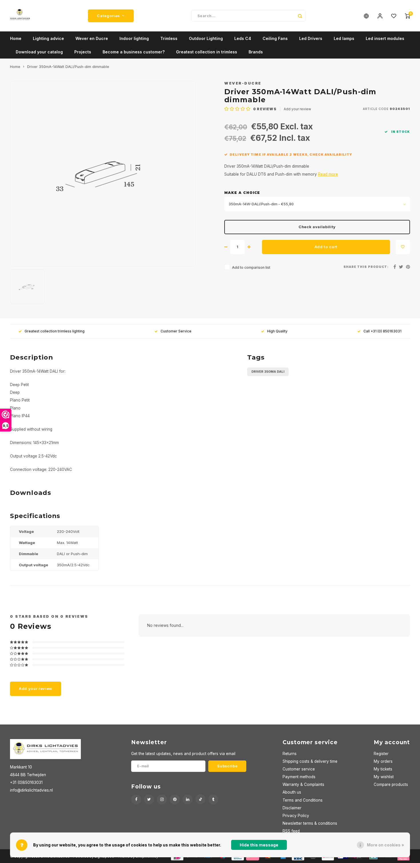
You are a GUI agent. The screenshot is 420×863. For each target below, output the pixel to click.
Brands (256, 51)
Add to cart (326, 246)
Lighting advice (48, 38)
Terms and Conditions (303, 800)
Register (381, 753)
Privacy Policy (296, 815)
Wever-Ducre (242, 83)
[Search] (300, 15)
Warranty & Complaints (303, 784)
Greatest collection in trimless (206, 51)
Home (15, 38)
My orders (383, 761)
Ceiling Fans (275, 38)
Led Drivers (310, 38)
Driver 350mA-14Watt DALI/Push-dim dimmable (68, 67)
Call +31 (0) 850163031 (382, 331)
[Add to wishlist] (403, 247)
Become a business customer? (134, 51)
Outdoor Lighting (206, 38)
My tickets (383, 769)
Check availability (317, 226)
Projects (82, 51)
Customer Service (176, 331)
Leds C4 (242, 38)
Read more (328, 174)
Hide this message (259, 844)
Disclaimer (292, 808)
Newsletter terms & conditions (310, 823)
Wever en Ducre (91, 38)
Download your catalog (39, 51)
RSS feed (291, 831)
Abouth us (292, 792)
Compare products (391, 784)
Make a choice (242, 192)
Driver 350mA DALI (267, 372)
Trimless (168, 38)
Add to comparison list (251, 267)
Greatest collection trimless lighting (55, 331)
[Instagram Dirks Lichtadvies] (162, 799)
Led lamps (344, 38)
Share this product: (366, 267)
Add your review (297, 109)
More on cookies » (385, 844)
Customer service (299, 769)
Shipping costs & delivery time (310, 761)
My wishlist (384, 776)
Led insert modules (385, 38)
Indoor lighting (134, 38)
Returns (290, 753)
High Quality (277, 331)
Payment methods (299, 776)
